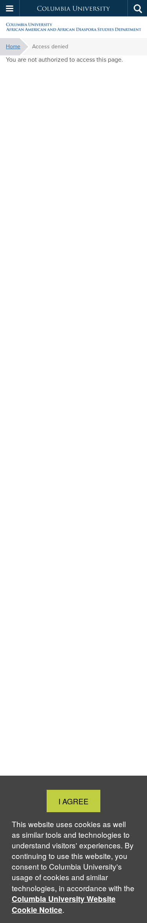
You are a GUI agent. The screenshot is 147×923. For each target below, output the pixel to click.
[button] (10, 8)
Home (13, 46)
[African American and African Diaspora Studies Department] (73, 27)
